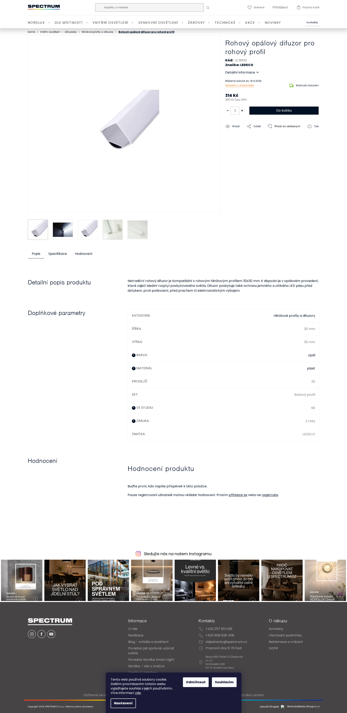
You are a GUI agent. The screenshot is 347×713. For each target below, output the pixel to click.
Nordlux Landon (252, 695)
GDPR (273, 648)
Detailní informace (240, 72)
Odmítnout (196, 682)
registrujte (270, 495)
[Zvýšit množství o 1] (242, 110)
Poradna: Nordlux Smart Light (151, 659)
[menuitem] (39, 22)
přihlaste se (238, 495)
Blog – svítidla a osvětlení (148, 641)
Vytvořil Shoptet (269, 706)
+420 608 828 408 (219, 635)
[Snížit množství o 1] (227, 110)
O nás (132, 629)
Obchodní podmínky (285, 635)
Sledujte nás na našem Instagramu (177, 554)
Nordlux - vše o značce (146, 666)
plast (311, 368)
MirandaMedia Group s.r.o (303, 706)
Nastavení (123, 703)
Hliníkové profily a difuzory (294, 315)
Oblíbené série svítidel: (101, 695)
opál (311, 355)
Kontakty (312, 23)
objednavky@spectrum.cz (226, 641)
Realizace (135, 635)
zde (138, 693)
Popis (36, 253)
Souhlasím (224, 682)
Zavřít (248, 135)
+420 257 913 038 (218, 629)
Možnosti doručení (307, 85)
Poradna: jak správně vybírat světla (151, 650)
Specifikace (57, 253)
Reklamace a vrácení (286, 641)
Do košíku (284, 110)
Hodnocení (83, 253)
